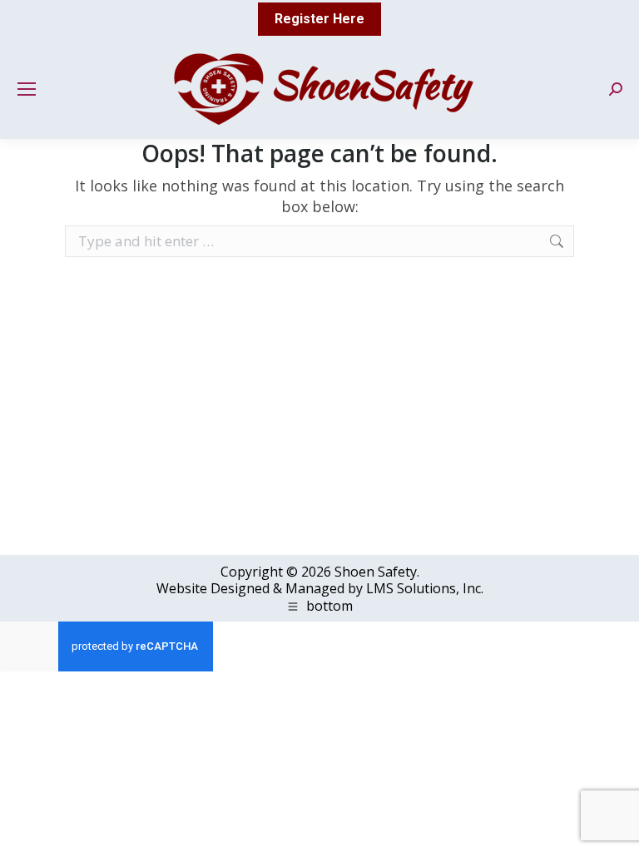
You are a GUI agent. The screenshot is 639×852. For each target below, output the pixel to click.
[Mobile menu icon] (27, 89)
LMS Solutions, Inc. (424, 588)
